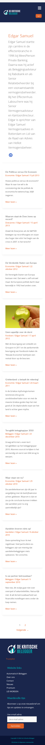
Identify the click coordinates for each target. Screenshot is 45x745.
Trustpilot (10, 658)
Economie (9, 175)
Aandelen (9, 532)
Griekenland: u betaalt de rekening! (22, 379)
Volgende (22, 629)
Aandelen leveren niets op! (18, 529)
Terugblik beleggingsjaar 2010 (19, 430)
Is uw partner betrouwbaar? (18, 576)
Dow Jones (10, 222)
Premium (11, 688)
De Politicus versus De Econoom (21, 172)
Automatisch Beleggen (17, 673)
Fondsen (9, 335)
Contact (10, 681)
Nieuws (10, 684)
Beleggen (9, 433)
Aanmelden (15, 726)
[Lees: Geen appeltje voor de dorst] (22, 316)
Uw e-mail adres (14, 714)
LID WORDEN (12, 691)
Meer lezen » (11, 201)
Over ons (11, 677)
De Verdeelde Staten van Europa (21, 263)
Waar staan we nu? (14, 478)
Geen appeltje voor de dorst (18, 332)
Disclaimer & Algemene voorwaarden (23, 742)
